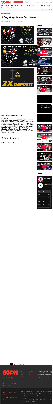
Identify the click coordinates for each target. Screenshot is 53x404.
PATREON (36, 2)
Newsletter (32, 376)
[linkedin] (15, 383)
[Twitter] (42, 9)
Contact (31, 371)
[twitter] (6, 383)
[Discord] (51, 9)
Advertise (22, 373)
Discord (31, 373)
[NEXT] (23, 364)
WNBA (33, 5)
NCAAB (7, 13)
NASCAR (28, 5)
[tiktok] (9, 385)
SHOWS (28, 2)
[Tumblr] (10, 138)
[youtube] (12, 383)
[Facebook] (2, 138)
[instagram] (9, 383)
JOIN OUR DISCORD (18, 2)
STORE (46, 2)
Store (30, 374)
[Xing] (18, 138)
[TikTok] (47, 9)
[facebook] (3, 383)
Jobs (21, 374)
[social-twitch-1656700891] (3, 385)
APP (32, 2)
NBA (3, 13)
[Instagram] (44, 9)
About (22, 371)
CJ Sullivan (7, 21)
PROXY (42, 2)
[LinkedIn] (13, 138)
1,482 (20, 364)
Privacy (22, 376)
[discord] (6, 385)
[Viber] (15, 138)
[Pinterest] (7, 138)
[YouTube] (49, 9)
